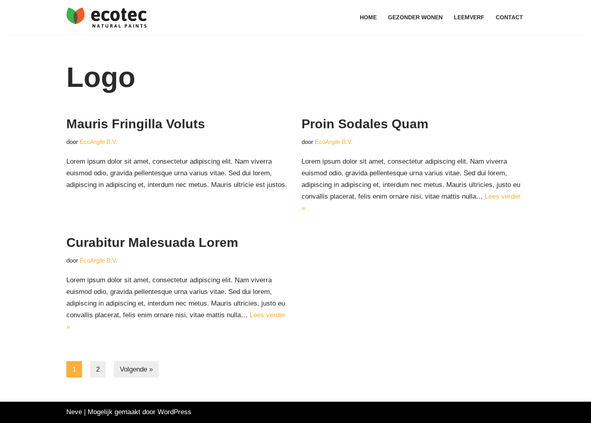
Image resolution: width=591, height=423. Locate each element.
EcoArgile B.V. (98, 141)
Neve (74, 412)
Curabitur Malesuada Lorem (152, 242)
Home (368, 17)
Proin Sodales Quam (365, 124)
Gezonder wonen (415, 17)
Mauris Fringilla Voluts (135, 124)
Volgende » (136, 369)
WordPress (174, 412)
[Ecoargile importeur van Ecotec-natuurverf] (106, 17)
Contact (509, 17)
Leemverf (469, 17)
